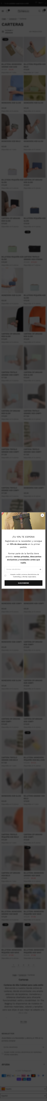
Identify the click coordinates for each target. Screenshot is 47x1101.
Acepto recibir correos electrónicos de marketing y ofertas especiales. (24, 575)
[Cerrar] (42, 515)
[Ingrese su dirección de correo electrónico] (40, 569)
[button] (23, 583)
